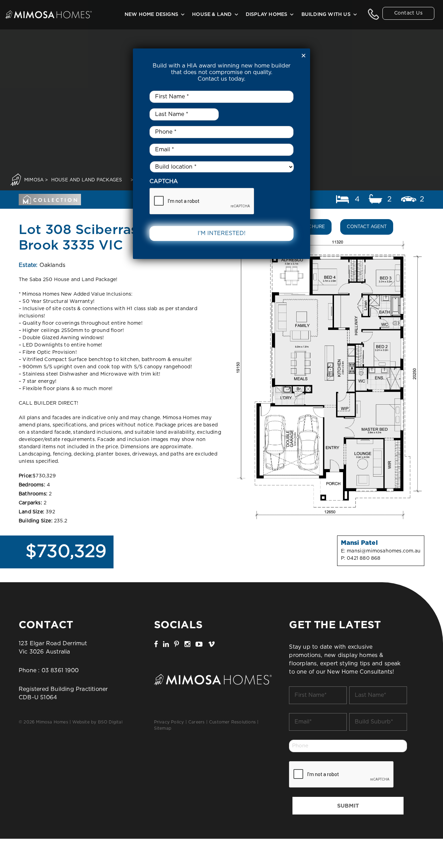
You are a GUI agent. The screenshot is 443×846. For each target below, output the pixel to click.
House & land (212, 14)
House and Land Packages (86, 180)
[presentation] (341, 774)
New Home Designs (151, 14)
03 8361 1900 (60, 670)
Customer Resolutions (232, 722)
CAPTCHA (164, 181)
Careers (196, 722)
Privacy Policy (169, 722)
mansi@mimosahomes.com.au (384, 551)
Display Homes (267, 14)
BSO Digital (110, 722)
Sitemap (162, 728)
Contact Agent (367, 227)
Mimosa (34, 180)
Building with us (326, 14)
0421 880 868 (363, 558)
